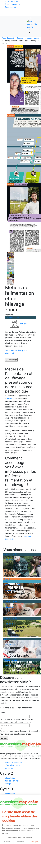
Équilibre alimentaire (12, 584)
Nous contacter (11, 1)
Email (2, 712)
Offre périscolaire (12, 765)
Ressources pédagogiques (28, 38)
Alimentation (10, 778)
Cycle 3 (6, 582)
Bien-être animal (12, 781)
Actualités (9, 768)
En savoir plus (9, 560)
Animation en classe (13, 762)
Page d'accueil (8, 38)
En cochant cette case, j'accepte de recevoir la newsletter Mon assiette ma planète (20, 732)
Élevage (8, 783)
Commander (11, 360)
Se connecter (10, 7)
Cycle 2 (6, 579)
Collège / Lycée (12, 317)
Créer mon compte (13, 4)
